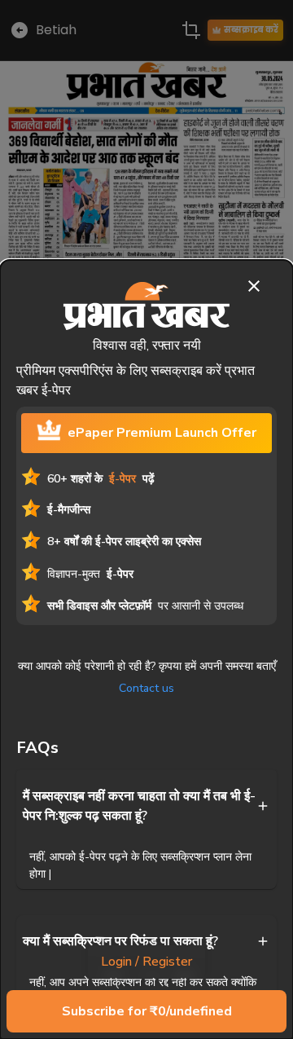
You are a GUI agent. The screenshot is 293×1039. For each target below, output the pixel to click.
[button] (146, 806)
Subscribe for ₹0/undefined (147, 1011)
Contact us (146, 688)
